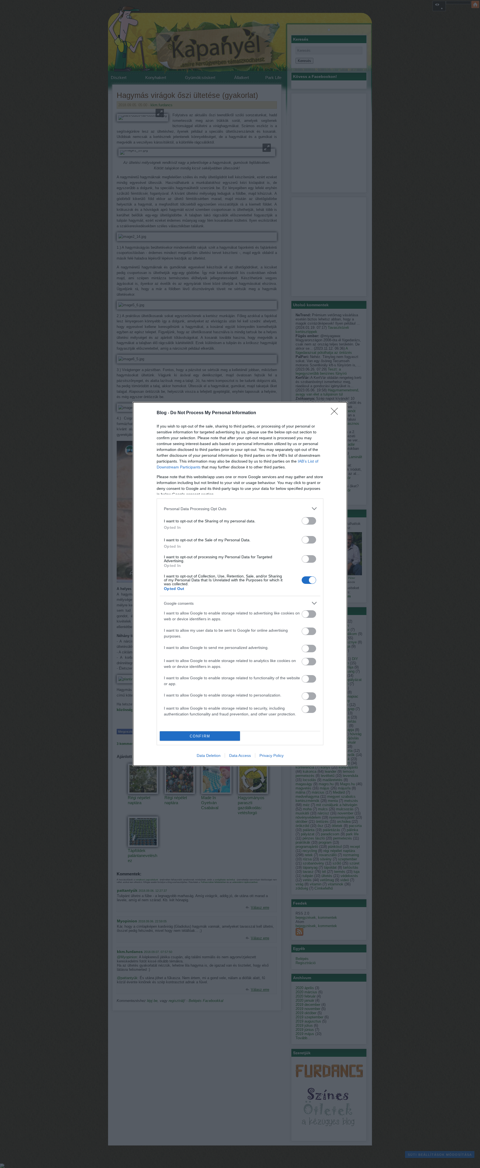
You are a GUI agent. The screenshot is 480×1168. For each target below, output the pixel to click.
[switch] (309, 521)
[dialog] (240, 584)
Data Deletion (209, 755)
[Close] (336, 413)
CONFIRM (200, 736)
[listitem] (240, 509)
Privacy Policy (271, 755)
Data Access (240, 755)
